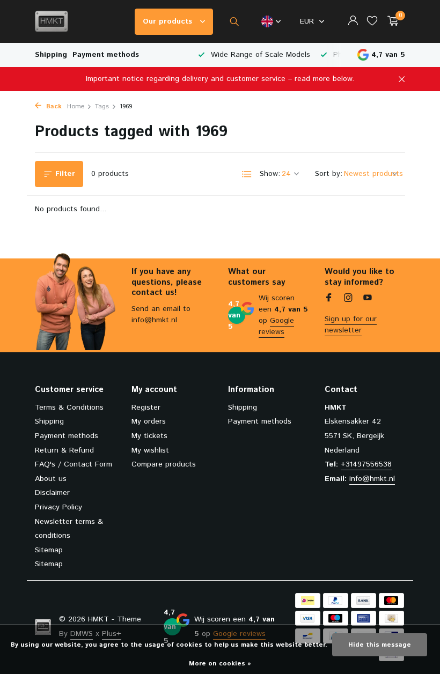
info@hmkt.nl (372, 478)
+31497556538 (366, 464)
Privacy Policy (58, 507)
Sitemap (49, 550)
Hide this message (379, 644)
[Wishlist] (372, 21)
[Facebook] (329, 299)
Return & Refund (64, 450)
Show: (270, 173)
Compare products (163, 464)
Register (145, 407)
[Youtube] (367, 299)
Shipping (51, 54)
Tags (102, 106)
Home (75, 106)
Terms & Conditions (69, 407)
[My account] (353, 21)
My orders (148, 421)
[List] (247, 174)
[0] (390, 21)
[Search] (234, 21)
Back (53, 106)
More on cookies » (220, 663)
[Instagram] (348, 299)
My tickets (149, 436)
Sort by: (328, 173)
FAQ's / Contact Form (73, 464)
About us (51, 478)
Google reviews (276, 326)
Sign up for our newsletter (351, 325)
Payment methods (105, 54)
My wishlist (150, 450)
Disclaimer (52, 492)
